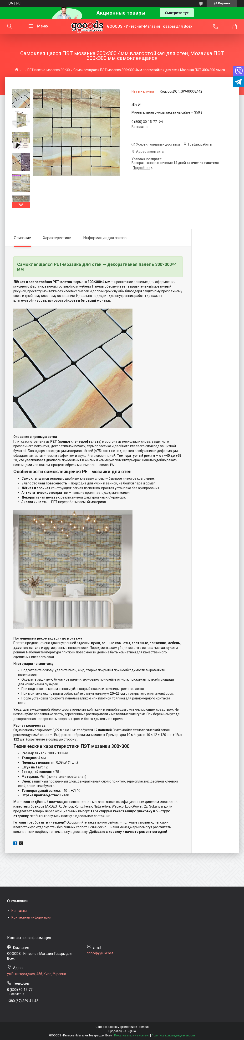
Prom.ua (143, 1027)
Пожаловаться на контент (131, 1035)
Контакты (19, 911)
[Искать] (9, 26)
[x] (21, 844)
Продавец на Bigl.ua (122, 1031)
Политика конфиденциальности (173, 1035)
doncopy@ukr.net (100, 953)
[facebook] (15, 844)
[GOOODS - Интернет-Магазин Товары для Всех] (87, 26)
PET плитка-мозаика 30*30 (48, 70)
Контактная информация (31, 917)
